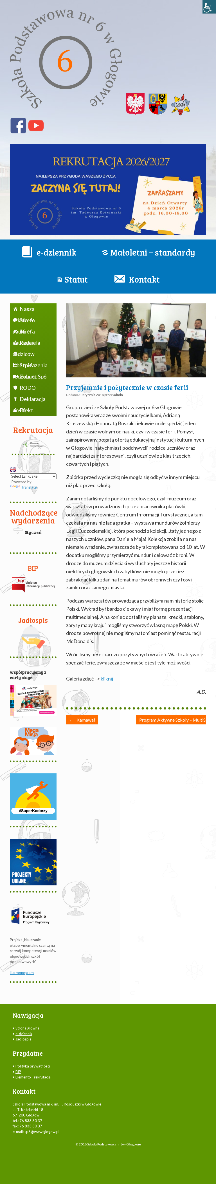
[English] (13, 469)
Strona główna (27, 1028)
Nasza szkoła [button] (24, 310)
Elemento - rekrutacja (33, 1077)
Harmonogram (22, 972)
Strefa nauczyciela (26, 332)
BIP (18, 1071)
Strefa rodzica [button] (24, 366)
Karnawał (82, 719)
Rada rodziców (24, 343)
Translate (29, 487)
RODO (28, 387)
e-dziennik (23, 1033)
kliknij (107, 678)
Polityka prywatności (32, 1066)
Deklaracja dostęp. (29, 400)
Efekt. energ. (23, 411)
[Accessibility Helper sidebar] (209, 7)
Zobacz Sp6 (33, 376)
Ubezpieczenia (30, 354)
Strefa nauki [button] (24, 321)
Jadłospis (23, 1039)
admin (118, 395)
